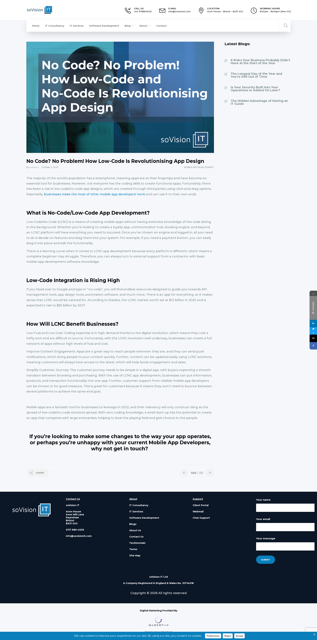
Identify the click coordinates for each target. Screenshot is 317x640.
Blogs (132, 524)
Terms (133, 549)
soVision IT (34, 167)
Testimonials (137, 542)
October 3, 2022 (50, 167)
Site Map (134, 555)
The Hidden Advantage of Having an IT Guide (259, 102)
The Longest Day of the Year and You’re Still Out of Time (256, 75)
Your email (263, 519)
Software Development (104, 25)
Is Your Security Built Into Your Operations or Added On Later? (255, 89)
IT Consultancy (54, 25)
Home (35, 25)
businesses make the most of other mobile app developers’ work (94, 194)
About (143, 25)
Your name (263, 499)
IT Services (77, 25)
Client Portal (201, 505)
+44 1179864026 (143, 11)
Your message (265, 538)
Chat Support (201, 517)
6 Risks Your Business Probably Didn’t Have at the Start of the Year (260, 62)
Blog (127, 25)
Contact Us (136, 536)
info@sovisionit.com (179, 11)
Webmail (198, 511)
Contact (161, 25)
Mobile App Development (199, 167)
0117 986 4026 (75, 529)
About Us (135, 530)
